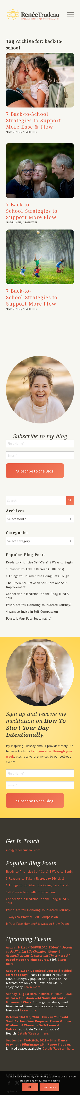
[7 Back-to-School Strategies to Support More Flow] (40, 170)
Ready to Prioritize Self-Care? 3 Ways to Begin (39, 562)
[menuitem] (68, 14)
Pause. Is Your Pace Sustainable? (28, 618)
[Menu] (68, 14)
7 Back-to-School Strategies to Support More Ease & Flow (33, 120)
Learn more (28, 1010)
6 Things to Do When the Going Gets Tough (37, 576)
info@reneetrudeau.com (23, 850)
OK (30, 1086)
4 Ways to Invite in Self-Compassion (32, 611)
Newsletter (30, 131)
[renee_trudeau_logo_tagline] (33, 14)
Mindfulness (13, 131)
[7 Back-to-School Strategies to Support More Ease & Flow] (40, 80)
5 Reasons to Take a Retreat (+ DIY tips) (35, 569)
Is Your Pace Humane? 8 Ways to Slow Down (37, 923)
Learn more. (32, 987)
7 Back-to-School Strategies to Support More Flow (31, 211)
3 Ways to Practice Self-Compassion (32, 917)
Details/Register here (32, 1033)
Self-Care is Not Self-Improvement (31, 892)
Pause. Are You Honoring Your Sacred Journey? (38, 605)
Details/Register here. (58, 1048)
